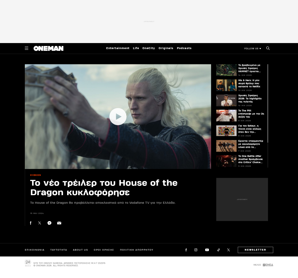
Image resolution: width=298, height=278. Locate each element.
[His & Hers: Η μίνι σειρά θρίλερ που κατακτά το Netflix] (226, 85)
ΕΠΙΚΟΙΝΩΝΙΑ (34, 250)
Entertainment (118, 48)
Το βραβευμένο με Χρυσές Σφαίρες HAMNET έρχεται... (249, 68)
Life (136, 48)
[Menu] (26, 48)
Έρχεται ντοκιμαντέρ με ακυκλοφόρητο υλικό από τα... (250, 144)
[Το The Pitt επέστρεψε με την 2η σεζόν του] (226, 115)
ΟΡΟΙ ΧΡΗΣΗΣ (104, 250)
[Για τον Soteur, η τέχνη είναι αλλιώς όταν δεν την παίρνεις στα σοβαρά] (226, 131)
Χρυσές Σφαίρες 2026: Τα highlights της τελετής (250, 98)
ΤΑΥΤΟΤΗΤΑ (58, 250)
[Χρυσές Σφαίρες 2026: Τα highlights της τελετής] (226, 100)
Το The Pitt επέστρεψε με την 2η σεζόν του (251, 114)
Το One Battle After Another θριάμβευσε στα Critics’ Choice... (250, 159)
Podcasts (184, 48)
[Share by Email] (59, 223)
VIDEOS (35, 175)
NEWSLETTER (255, 250)
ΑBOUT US (80, 250)
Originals (166, 48)
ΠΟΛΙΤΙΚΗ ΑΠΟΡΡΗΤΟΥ (136, 250)
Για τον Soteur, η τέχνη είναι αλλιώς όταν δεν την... (249, 129)
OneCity (148, 48)
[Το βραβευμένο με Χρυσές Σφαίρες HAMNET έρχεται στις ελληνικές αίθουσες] (226, 70)
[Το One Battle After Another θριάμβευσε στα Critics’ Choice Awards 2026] (226, 161)
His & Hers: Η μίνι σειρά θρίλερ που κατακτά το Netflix (249, 83)
